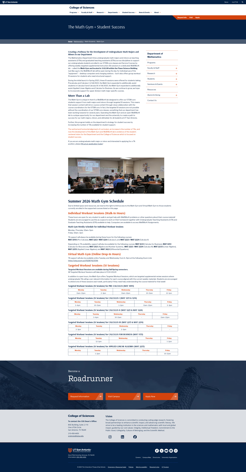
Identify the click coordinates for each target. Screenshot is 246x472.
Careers (138, 457)
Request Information (79, 396)
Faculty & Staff (86, 12)
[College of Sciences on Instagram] (110, 437)
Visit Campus (114, 396)
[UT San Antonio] (10, 2)
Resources (151, 90)
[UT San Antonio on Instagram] (176, 451)
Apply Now (150, 396)
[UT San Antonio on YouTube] (166, 451)
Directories (156, 457)
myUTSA (235, 2)
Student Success (128, 12)
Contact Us (152, 100)
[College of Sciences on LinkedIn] (123, 437)
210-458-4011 (81, 457)
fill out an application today (92, 144)
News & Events (144, 12)
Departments (113, 12)
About (156, 12)
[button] (242, 2)
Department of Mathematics (155, 55)
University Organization (169, 457)
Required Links (154, 467)
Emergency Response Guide (117, 467)
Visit (191, 17)
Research (100, 12)
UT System (165, 467)
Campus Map (147, 457)
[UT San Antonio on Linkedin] (171, 451)
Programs (73, 12)
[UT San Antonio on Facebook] (157, 451)
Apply (197, 17)
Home (70, 41)
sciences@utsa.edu (76, 436)
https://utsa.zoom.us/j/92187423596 (83, 261)
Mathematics (78, 41)
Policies (131, 467)
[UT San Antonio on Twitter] (162, 451)
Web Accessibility (141, 467)
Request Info (182, 17)
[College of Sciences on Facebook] (135, 437)
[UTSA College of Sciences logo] (81, 7)
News (226, 2)
